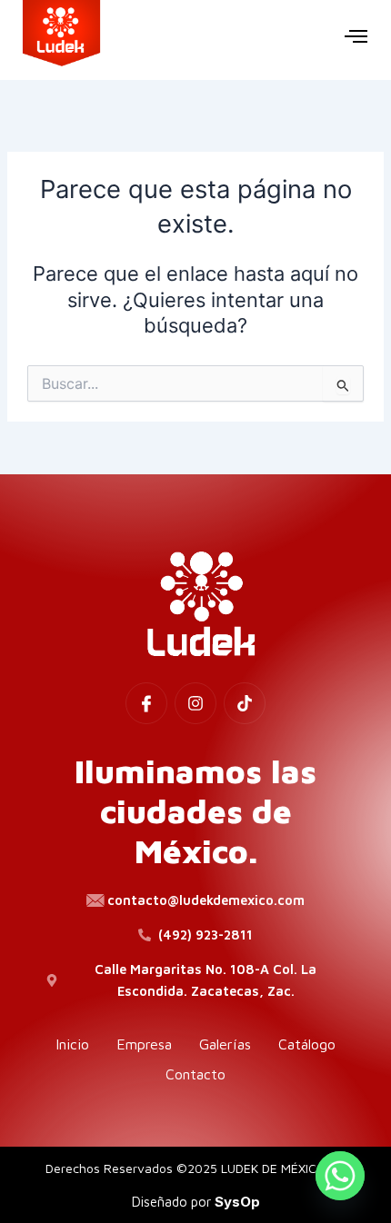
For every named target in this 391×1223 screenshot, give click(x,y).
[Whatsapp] (340, 1175)
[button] (356, 35)
